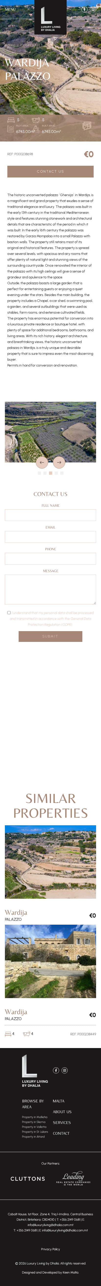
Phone (50, 549)
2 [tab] (45, 473)
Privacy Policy (50, 1249)
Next (59, 462)
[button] (10, 9)
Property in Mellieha (34, 1117)
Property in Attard (33, 1136)
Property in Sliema (33, 1122)
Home (10, 45)
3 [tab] (50, 473)
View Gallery (88, 126)
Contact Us (50, 171)
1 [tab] (39, 473)
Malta (58, 1100)
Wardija (56, 45)
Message (50, 571)
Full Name (51, 505)
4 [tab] (56, 473)
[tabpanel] (50, 432)
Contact (61, 1133)
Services (62, 1122)
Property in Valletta (34, 1127)
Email (50, 527)
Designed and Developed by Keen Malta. (50, 1272)
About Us (62, 1111)
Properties (31, 45)
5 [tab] (61, 473)
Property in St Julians (35, 1131)
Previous (42, 462)
